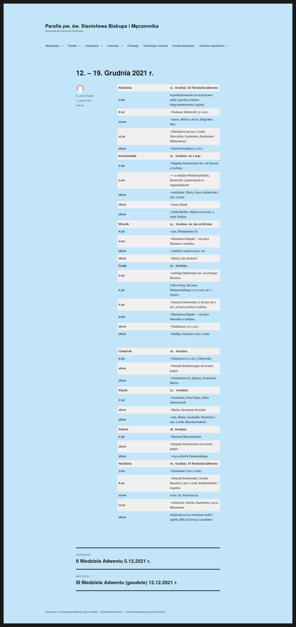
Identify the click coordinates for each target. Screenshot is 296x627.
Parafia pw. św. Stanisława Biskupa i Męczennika (102, 25)
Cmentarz (113, 46)
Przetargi (132, 46)
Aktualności (52, 46)
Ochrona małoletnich (212, 46)
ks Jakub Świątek (85, 95)
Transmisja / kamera (155, 46)
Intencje (80, 105)
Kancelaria (91, 46)
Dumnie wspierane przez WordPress (146, 612)
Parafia (72, 46)
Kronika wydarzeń (183, 46)
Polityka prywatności (112, 612)
